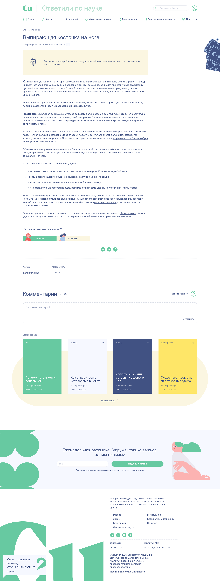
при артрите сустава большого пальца (121, 102)
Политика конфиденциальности (127, 571)
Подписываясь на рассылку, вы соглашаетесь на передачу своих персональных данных (110, 470)
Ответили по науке (99, 19)
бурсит (110, 91)
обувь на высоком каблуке (41, 141)
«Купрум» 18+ (151, 543)
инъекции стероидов (105, 202)
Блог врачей (71, 19)
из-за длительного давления (75, 131)
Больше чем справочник (161, 19)
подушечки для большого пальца (83, 182)
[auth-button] (194, 8)
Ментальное (128, 19)
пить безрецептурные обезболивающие (49, 187)
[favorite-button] (68, 44)
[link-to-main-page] (27, 8)
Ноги (27, 390)
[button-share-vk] (103, 249)
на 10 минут (101, 171)
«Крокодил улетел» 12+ (157, 547)
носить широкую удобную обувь (45, 176)
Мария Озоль (35, 44)
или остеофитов (81, 106)
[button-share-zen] (124, 535)
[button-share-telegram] (109, 249)
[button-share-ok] (115, 249)
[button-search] (157, 8)
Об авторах (116, 547)
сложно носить (127, 152)
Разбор (31, 19)
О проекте (115, 543)
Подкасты (191, 19)
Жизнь (49, 19)
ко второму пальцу (119, 88)
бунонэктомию (128, 213)
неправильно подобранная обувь (130, 138)
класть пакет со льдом (40, 171)
